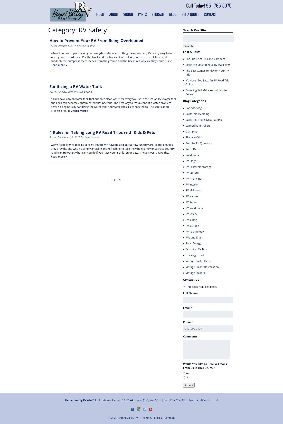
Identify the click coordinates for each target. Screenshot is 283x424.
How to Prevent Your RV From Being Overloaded (96, 40)
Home (100, 14)
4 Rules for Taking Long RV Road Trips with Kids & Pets (102, 132)
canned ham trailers (198, 125)
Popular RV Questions (199, 143)
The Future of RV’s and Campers (205, 59)
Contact (210, 14)
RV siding (191, 220)
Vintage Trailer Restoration (202, 267)
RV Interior (192, 184)
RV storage (192, 226)
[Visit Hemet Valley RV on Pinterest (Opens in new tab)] (150, 409)
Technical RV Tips (196, 249)
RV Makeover (194, 190)
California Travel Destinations (204, 120)
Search (188, 46)
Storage (158, 14)
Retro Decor (193, 149)
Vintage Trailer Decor (199, 261)
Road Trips (192, 155)
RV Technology (195, 231)
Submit (188, 385)
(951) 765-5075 (152, 400)
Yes (188, 373)
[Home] (72, 20)
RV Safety (191, 214)
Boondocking (194, 108)
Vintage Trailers (195, 273)
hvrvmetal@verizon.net (203, 400)
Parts (142, 14)
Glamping (192, 131)
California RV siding (197, 114)
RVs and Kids (193, 237)
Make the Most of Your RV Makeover (208, 65)
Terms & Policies (151, 418)
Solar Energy (193, 243)
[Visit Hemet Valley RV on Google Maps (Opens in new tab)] (138, 409)
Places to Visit (194, 137)
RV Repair (192, 202)
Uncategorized (195, 255)
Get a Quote (190, 14)
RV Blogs (191, 161)
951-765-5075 (218, 5)
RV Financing (193, 178)
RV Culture (192, 173)
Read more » (59, 65)
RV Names (192, 196)
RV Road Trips (194, 208)
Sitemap (170, 418)
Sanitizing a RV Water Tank (75, 86)
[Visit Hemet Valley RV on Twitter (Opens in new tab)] (145, 409)
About (114, 14)
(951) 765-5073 (178, 400)
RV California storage (198, 167)
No (187, 377)
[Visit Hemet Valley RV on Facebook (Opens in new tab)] (132, 409)
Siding (128, 14)
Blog (173, 14)
